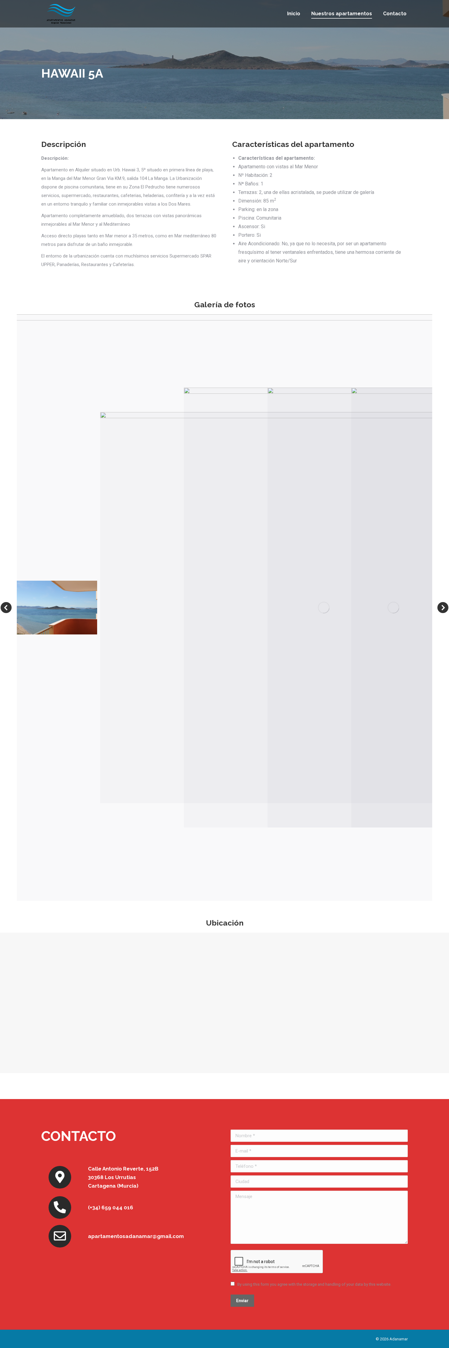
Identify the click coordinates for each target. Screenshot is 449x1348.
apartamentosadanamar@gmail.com (136, 1236)
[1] (56, 607)
